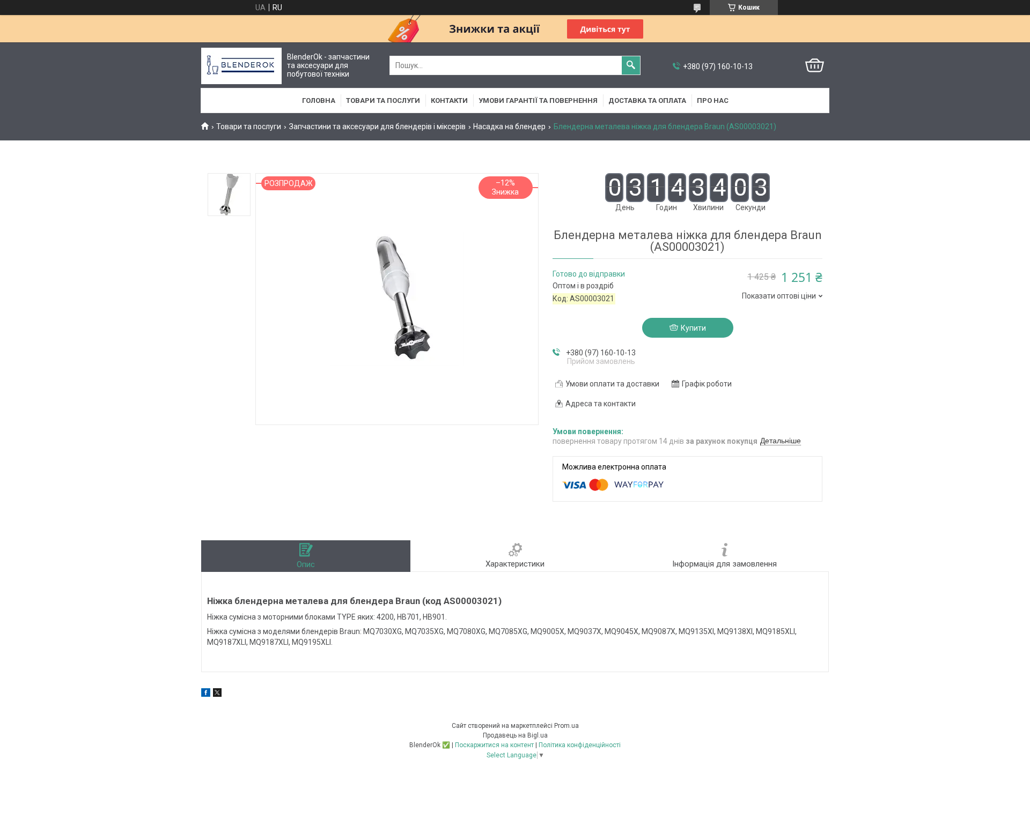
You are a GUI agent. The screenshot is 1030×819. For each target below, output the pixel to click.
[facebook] (205, 694)
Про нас (713, 100)
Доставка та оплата (647, 100)
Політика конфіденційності (580, 745)
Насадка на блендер (509, 126)
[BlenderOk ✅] (241, 65)
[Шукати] (631, 65)
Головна (318, 100)
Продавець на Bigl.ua (515, 735)
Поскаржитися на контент (494, 745)
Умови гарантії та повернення (538, 100)
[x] (217, 694)
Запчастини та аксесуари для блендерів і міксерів (377, 126)
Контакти (449, 100)
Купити (693, 328)
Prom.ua (566, 725)
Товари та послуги (383, 100)
